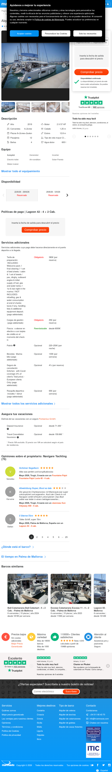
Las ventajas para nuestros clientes (17, 718)
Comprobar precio (35, 229)
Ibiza (39, 739)
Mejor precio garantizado (13, 714)
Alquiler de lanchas (67, 714)
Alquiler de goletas (67, 722)
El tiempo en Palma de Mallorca (22, 556)
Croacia (40, 714)
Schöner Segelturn (29, 467)
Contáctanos (91, 710)
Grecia (40, 718)
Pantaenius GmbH (47, 418)
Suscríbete (71, 691)
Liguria (40, 730)
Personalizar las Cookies (56, 33)
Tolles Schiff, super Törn (30, 519)
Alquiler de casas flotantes (70, 726)
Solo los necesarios (87, 33)
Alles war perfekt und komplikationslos (36, 471)
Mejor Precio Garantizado (17, 645)
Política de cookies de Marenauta (49, 19)
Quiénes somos (9, 710)
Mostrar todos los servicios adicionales (27, 403)
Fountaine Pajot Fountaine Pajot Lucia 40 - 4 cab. (43, 477)
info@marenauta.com (99, 718)
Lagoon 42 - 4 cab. (27, 525)
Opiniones (6, 722)
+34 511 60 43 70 (97, 714)
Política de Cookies (10, 730)
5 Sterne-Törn (26, 515)
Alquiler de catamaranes (70, 718)
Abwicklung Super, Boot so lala (35, 488)
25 (66, 537)
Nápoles (40, 734)
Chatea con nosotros (99, 722)
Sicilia (39, 722)
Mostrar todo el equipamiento (20, 171)
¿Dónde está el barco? (16, 547)
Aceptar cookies (24, 33)
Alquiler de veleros (67, 710)
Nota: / (72, 643)
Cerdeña (41, 710)
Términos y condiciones (12, 726)
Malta (39, 726)
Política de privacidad (11, 734)
